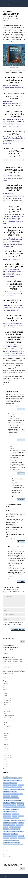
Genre (4, 692)
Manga (5, 735)
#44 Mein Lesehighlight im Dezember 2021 (13, 659)
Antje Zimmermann (7, 813)
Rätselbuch (6, 746)
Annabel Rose (6, 804)
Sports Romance (8, 757)
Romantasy (6, 751)
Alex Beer (14, 784)
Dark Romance (7, 700)
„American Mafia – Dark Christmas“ (13, 352)
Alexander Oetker (13, 782)
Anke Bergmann (20, 802)
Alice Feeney (6, 789)
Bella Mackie (14, 822)
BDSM (5, 695)
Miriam (12, 445)
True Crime (6, 762)
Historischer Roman (8, 720)
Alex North (19, 787)
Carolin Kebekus (15, 840)
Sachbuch (6, 753)
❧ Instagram (6, 649)
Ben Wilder (6, 824)
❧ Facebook (12, 649)
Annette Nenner (6, 809)
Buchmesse (5, 685)
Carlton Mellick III (14, 838)
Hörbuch (5, 766)
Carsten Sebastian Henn (8, 842)
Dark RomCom (7, 702)
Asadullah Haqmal (7, 818)
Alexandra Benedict (7, 784)
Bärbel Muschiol (14, 833)
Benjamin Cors (21, 822)
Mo (5, 18)
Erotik (5, 706)
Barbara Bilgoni (21, 820)
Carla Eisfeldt (6, 838)
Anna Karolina (20, 804)
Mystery (6, 742)
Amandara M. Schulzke (8, 793)
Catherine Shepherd (7, 844)
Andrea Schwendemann (18, 793)
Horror (5, 722)
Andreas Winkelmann (7, 800)
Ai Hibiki (20, 778)
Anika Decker (13, 802)
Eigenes (16, 18)
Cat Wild (21, 844)
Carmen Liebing (21, 838)
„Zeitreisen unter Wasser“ (16, 325)
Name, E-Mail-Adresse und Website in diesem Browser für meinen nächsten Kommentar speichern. (13, 624)
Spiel (4, 768)
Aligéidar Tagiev (13, 789)
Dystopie (6, 704)
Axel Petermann (6, 820)
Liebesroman (7, 733)
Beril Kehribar (12, 824)
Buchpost (5, 687)
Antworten (21, 409)
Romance (6, 748)
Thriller (5, 759)
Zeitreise (6, 764)
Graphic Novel (7, 717)
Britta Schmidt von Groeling (15, 829)
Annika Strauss (6, 811)
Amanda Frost (14, 791)
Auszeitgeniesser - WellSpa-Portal (14, 505)
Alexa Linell (6, 782)
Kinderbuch (7, 728)
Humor (5, 724)
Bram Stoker (6, 829)
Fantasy (6, 713)
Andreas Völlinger (15, 798)
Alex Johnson (13, 787)
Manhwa (6, 737)
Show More (6, 846)
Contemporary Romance (10, 698)
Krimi (5, 731)
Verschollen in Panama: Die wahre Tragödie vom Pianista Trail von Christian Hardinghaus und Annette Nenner (14, 671)
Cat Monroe (15, 844)
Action (5, 693)
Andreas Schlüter (7, 798)
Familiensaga (7, 711)
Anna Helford (13, 804)
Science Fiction (7, 755)
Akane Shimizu (6, 780)
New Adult (6, 744)
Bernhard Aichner (20, 824)
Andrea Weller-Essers (17, 800)
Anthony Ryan (14, 811)
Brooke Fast (6, 831)
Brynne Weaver (6, 833)
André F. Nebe (6, 802)
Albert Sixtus (19, 780)
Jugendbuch (7, 726)
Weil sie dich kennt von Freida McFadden (13, 661)
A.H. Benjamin (6, 778)
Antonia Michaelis (16, 813)
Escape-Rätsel (7, 709)
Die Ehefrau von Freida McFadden (11, 664)
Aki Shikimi (13, 780)
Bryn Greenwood (20, 831)
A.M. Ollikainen (13, 778)
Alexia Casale (21, 784)
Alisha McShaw (6, 791)
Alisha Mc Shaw (21, 789)
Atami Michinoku (15, 818)
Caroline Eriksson (7, 840)
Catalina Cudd (17, 842)
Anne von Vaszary (15, 809)
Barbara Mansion (7, 822)
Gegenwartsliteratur (9, 715)
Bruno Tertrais (13, 831)
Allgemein (5, 683)
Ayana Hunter (14, 820)
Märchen (6, 740)
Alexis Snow (6, 787)
